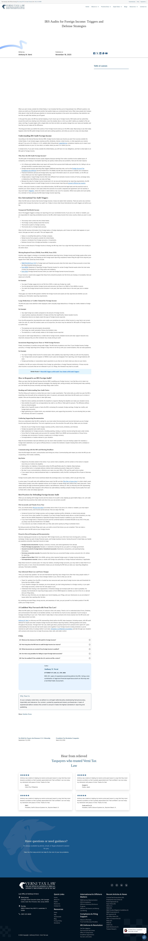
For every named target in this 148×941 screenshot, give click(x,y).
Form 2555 (25, 271)
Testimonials (132, 1)
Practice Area (105, 6)
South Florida (29, 1)
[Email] (106, 53)
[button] (55, 640)
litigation (31, 191)
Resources (133, 6)
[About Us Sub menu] (98, 6)
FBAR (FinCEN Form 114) (29, 263)
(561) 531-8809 (38, 1)
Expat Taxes (116, 6)
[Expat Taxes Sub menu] (121, 6)
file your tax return (38, 507)
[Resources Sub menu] (137, 6)
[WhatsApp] (103, 53)
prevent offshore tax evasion (76, 183)
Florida (23, 906)
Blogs (125, 6)
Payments (143, 1)
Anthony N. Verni (25, 55)
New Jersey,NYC (20, 1)
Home (87, 6)
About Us (94, 6)
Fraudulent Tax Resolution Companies (67, 738)
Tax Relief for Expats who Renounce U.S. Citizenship (34, 738)
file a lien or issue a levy (70, 481)
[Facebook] (94, 53)
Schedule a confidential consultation (61, 629)
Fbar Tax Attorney (74, 32)
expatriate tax (63, 143)
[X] (97, 53)
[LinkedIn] (100, 53)
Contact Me (66, 686)
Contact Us (143, 6)
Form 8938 (25, 267)
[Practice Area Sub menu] (110, 6)
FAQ (138, 1)
